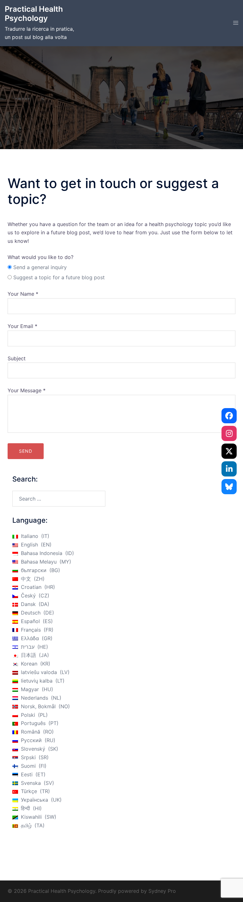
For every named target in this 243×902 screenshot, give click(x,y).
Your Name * (23, 294)
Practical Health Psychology (34, 13)
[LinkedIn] (229, 468)
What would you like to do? (40, 257)
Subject (17, 358)
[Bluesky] (229, 486)
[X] (229, 451)
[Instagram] (229, 433)
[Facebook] (229, 415)
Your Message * (27, 390)
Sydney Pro (162, 891)
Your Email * (22, 326)
